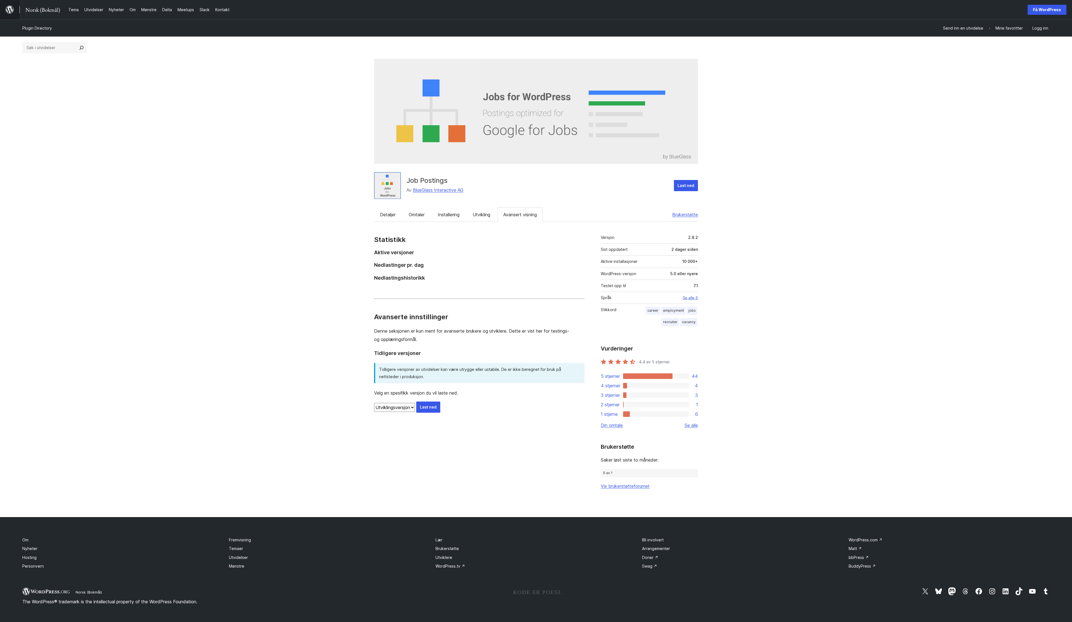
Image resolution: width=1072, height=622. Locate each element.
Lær (439, 539)
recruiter (670, 322)
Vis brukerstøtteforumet (625, 486)
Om (25, 539)
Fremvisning (240, 539)
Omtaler (417, 214)
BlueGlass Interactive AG (438, 190)
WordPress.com (865, 539)
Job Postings (427, 180)
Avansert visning (520, 214)
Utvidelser (238, 557)
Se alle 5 (690, 298)
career (653, 310)
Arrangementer (656, 548)
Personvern (33, 566)
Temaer (236, 548)
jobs (692, 310)
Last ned (686, 185)
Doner (650, 557)
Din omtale (612, 425)
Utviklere (444, 557)
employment (673, 310)
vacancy (689, 322)
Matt (855, 548)
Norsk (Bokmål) (89, 592)
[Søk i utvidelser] (81, 47)
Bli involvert (653, 539)
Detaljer (388, 214)
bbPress (859, 557)
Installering (449, 214)
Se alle (691, 425)
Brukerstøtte (685, 214)
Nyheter (29, 548)
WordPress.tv (450, 566)
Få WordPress (1047, 9)
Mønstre (236, 566)
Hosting (29, 557)
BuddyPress (862, 566)
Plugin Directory (37, 28)
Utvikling (481, 214)
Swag (649, 566)
